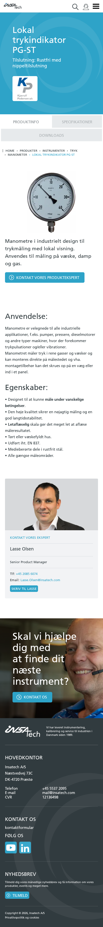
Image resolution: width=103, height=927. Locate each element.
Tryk (74, 150)
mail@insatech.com (58, 792)
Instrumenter (53, 150)
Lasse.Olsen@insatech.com (40, 580)
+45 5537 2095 (54, 788)
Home (10, 150)
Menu (96, 6)
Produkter (28, 150)
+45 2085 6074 (27, 574)
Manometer (17, 154)
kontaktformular (19, 827)
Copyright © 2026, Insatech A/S (25, 913)
